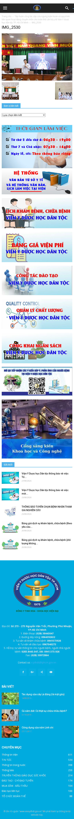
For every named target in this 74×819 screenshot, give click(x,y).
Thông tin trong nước (13, 765)
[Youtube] (50, 672)
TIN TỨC (7, 759)
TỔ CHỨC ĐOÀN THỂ (14, 796)
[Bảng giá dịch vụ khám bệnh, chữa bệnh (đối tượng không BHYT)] (10, 544)
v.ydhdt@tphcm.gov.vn (43, 662)
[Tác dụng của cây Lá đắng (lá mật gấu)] (10, 699)
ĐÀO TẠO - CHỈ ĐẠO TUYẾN (17, 780)
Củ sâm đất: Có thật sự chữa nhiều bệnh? (44, 711)
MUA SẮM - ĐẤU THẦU (15, 785)
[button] (68, 8)
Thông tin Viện (10, 754)
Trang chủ (6, 16)
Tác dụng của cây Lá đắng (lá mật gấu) (43, 694)
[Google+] (32, 672)
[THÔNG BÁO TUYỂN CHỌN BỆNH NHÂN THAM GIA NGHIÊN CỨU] (10, 511)
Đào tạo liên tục (11, 791)
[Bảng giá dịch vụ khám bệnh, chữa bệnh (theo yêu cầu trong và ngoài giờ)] (10, 528)
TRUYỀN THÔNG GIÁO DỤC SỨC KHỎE (24, 775)
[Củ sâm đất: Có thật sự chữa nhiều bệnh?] (10, 715)
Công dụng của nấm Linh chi (37, 727)
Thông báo (8, 770)
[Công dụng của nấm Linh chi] (10, 732)
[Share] (41, 672)
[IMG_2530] (37, 56)
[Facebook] (23, 672)
